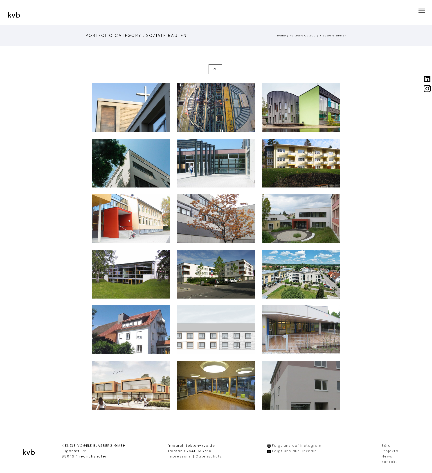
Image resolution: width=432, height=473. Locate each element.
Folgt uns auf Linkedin (294, 450)
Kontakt (389, 461)
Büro (386, 445)
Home (281, 35)
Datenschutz (209, 456)
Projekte (390, 450)
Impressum (179, 456)
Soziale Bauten (334, 35)
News (387, 456)
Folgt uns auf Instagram (297, 445)
